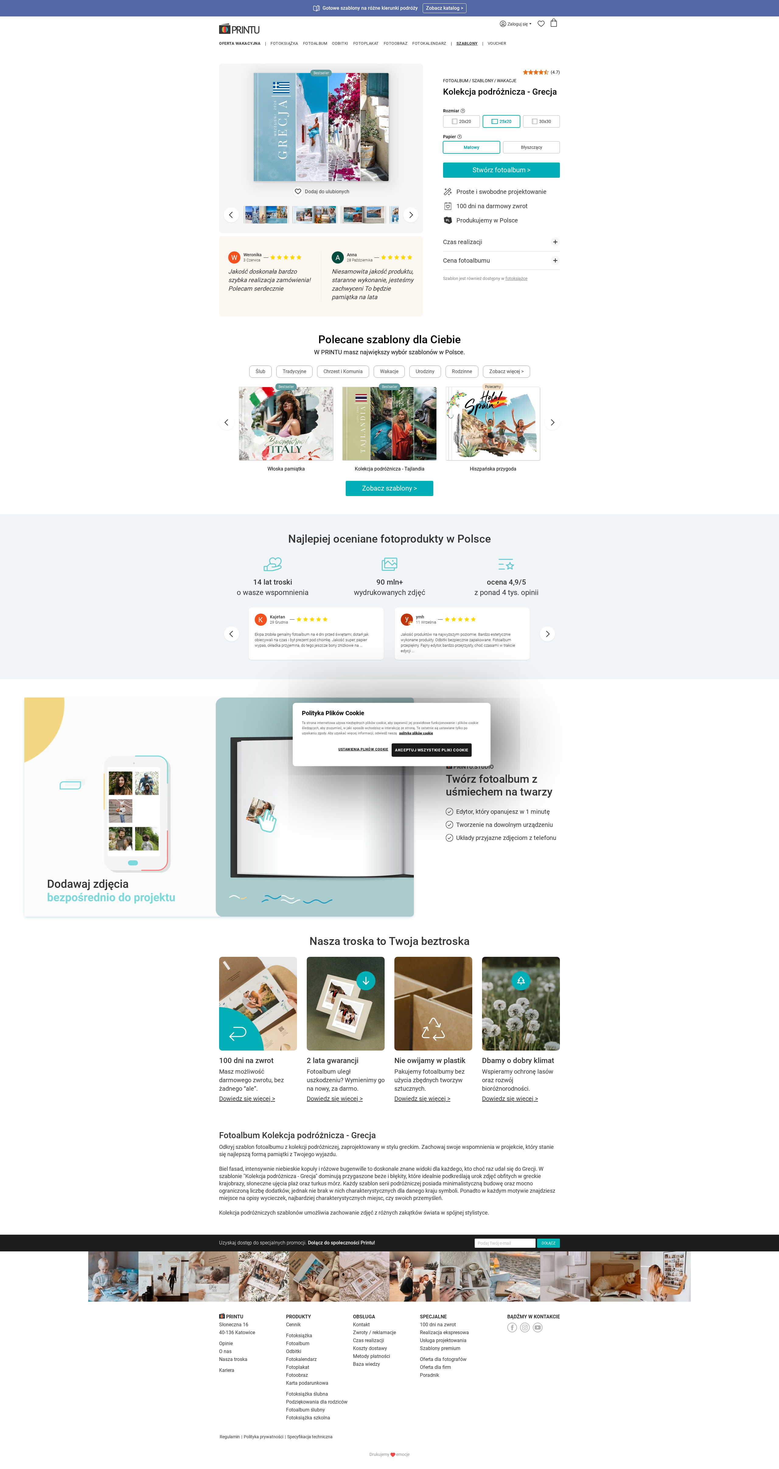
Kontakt (361, 1324)
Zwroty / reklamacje (374, 1332)
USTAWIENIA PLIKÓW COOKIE (363, 749)
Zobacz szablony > (389, 488)
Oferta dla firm (435, 1367)
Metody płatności (371, 1356)
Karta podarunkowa (307, 1383)
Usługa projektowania (443, 1340)
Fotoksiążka (284, 43)
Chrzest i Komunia (343, 371)
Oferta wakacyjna (239, 43)
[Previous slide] (231, 214)
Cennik (293, 1324)
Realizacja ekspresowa (444, 1332)
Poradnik (429, 1375)
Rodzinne (462, 371)
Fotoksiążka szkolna (308, 1418)
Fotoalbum (315, 43)
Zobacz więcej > (506, 371)
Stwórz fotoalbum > (502, 170)
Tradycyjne (294, 371)
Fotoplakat (366, 43)
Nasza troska (233, 1359)
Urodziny (425, 371)
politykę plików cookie (416, 733)
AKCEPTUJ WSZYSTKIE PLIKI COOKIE (431, 750)
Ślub (260, 371)
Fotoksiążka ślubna (307, 1394)
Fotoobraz (396, 43)
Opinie (226, 1343)
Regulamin (230, 1436)
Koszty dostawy (370, 1348)
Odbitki (340, 43)
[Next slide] (410, 214)
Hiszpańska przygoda (493, 469)
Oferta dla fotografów (443, 1359)
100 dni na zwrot (438, 1324)
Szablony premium (440, 1348)
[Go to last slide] (226, 422)
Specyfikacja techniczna (310, 1436)
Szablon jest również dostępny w (485, 278)
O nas (225, 1351)
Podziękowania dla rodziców (317, 1402)
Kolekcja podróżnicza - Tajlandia (389, 469)
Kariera (226, 1370)
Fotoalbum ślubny (305, 1410)
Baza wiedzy (366, 1364)
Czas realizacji (368, 1340)
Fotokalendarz (429, 43)
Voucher (497, 43)
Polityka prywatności (263, 1436)
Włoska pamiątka (286, 469)
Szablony (467, 43)
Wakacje (506, 80)
